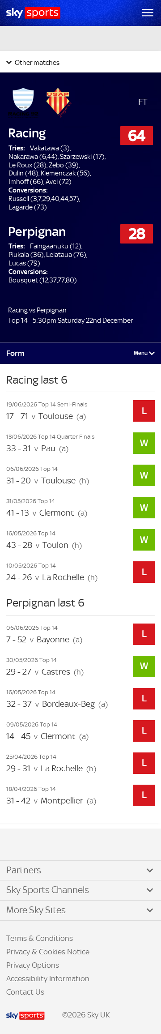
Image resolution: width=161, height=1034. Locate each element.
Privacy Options (32, 965)
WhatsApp (54, 845)
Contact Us (25, 991)
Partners (23, 870)
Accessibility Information (47, 978)
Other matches (36, 62)
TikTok (26, 845)
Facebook (17, 845)
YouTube (45, 845)
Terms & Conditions (39, 938)
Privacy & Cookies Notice (47, 951)
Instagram (36, 845)
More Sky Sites (36, 910)
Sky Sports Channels (47, 889)
